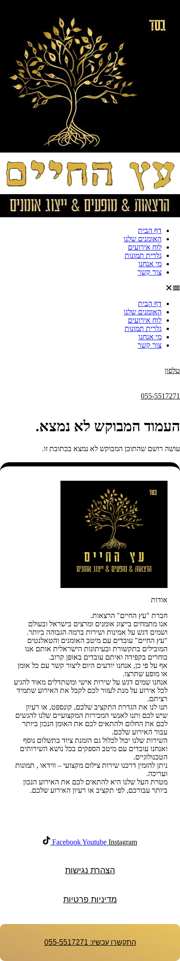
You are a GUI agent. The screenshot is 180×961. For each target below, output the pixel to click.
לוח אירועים (145, 247)
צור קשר (150, 272)
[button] (90, 288)
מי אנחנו (150, 264)
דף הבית (150, 230)
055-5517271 (160, 396)
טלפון (172, 370)
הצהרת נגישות (90, 870)
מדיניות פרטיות (90, 899)
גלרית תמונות (143, 255)
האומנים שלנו (143, 239)
